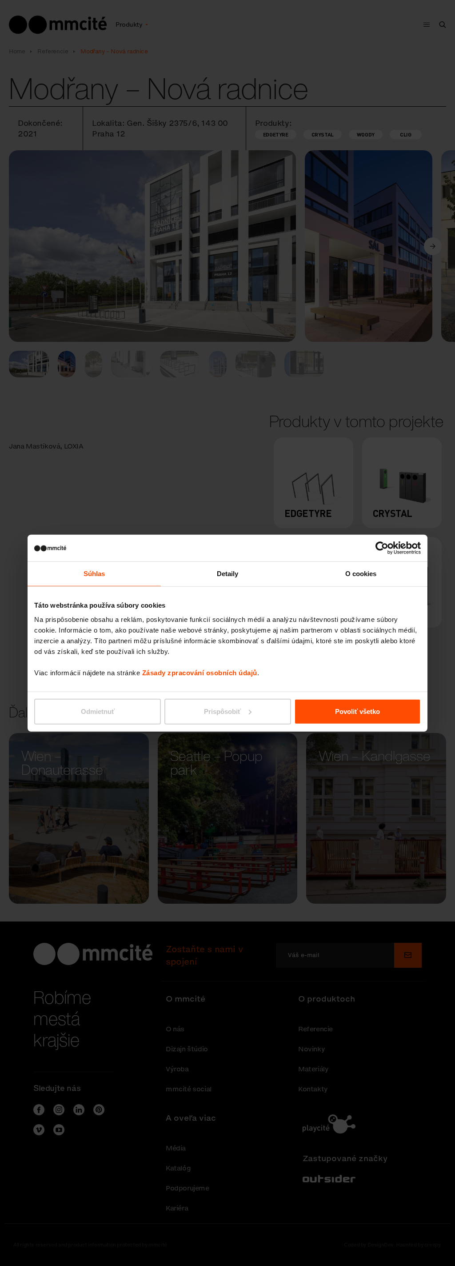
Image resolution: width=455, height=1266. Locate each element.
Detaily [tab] (228, 573)
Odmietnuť (98, 711)
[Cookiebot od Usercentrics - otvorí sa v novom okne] (382, 548)
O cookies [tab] (361, 573)
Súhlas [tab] (94, 573)
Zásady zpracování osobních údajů (199, 672)
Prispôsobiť (222, 711)
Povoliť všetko (357, 711)
